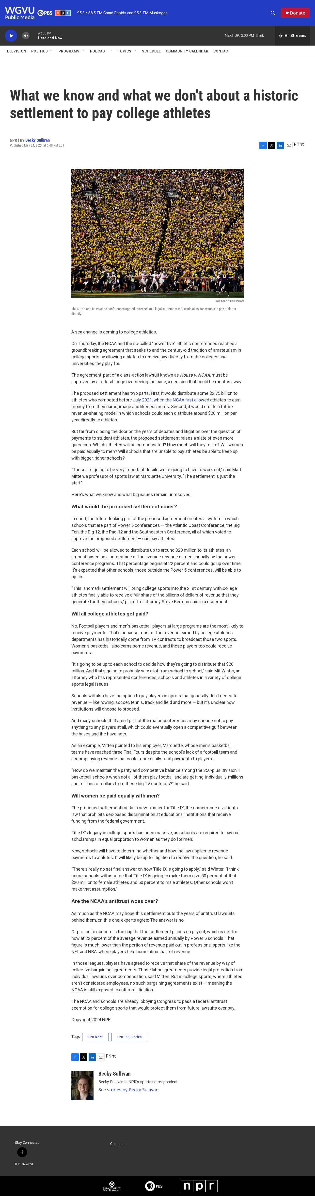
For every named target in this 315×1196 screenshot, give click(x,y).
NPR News (95, 1037)
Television (15, 51)
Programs (69, 51)
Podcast (98, 51)
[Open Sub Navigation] (52, 51)
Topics (124, 51)
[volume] (26, 35)
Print (299, 144)
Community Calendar (187, 51)
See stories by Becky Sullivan (128, 1090)
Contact (221, 51)
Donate (297, 13)
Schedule (151, 51)
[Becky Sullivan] (82, 1085)
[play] (11, 36)
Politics (39, 51)
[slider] (33, 35)
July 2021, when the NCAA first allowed (171, 399)
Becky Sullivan (37, 140)
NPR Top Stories (129, 1037)
